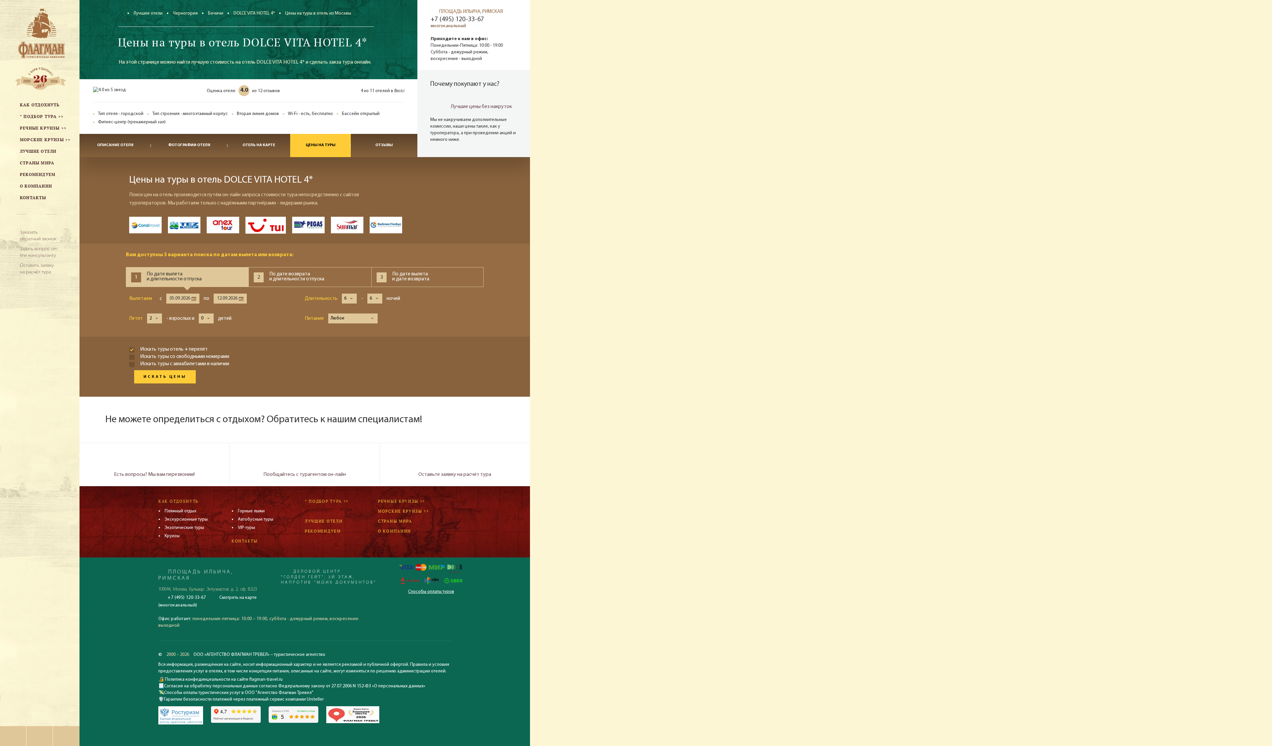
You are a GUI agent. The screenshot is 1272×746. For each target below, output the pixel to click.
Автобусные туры (255, 519)
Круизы (172, 536)
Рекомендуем (323, 531)
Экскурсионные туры (186, 519)
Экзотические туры (184, 527)
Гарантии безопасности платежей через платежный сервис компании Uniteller (244, 699)
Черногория (185, 13)
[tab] (187, 277)
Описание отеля (115, 145)
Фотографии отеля (189, 145)
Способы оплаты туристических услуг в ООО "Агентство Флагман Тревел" (238, 692)
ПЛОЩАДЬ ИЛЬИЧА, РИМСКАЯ (471, 11)
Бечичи (215, 13)
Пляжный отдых (180, 511)
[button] (349, 299)
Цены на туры (321, 145)
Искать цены (164, 377)
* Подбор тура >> (326, 501)
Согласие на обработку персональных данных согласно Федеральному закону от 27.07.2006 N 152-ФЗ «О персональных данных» (294, 686)
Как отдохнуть (178, 501)
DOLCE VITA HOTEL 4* (254, 13)
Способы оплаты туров (431, 591)
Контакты (245, 541)
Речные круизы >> (401, 501)
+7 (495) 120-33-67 (457, 19)
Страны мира (395, 521)
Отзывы (384, 145)
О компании (394, 531)
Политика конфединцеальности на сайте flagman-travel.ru (223, 679)
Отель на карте (258, 145)
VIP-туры (246, 527)
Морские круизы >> (403, 511)
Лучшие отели (148, 13)
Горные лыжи (251, 511)
